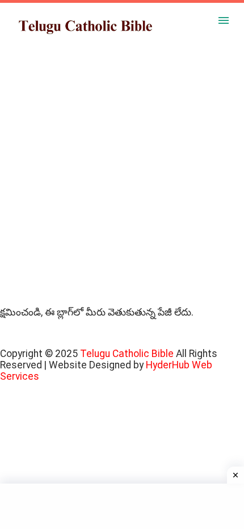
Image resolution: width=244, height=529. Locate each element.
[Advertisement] (122, 184)
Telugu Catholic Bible (128, 353)
